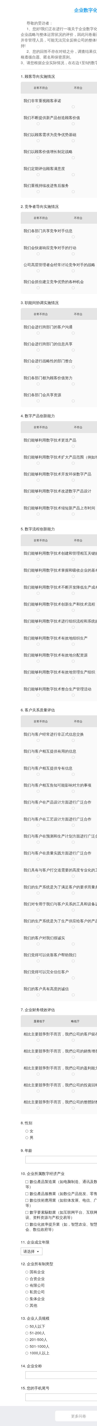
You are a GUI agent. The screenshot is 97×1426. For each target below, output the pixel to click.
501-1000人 (39, 1346)
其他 (33, 1305)
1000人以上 (39, 1353)
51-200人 (37, 1332)
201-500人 (38, 1339)
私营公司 (37, 1291)
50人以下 (37, 1326)
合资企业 (37, 1278)
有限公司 (37, 1285)
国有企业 (37, 1271)
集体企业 (37, 1298)
